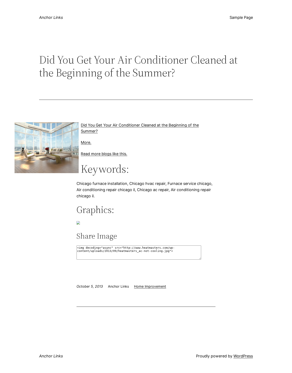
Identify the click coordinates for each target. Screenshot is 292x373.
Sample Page (241, 17)
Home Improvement (150, 286)
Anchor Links (51, 17)
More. (86, 142)
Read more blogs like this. (104, 154)
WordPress (243, 356)
